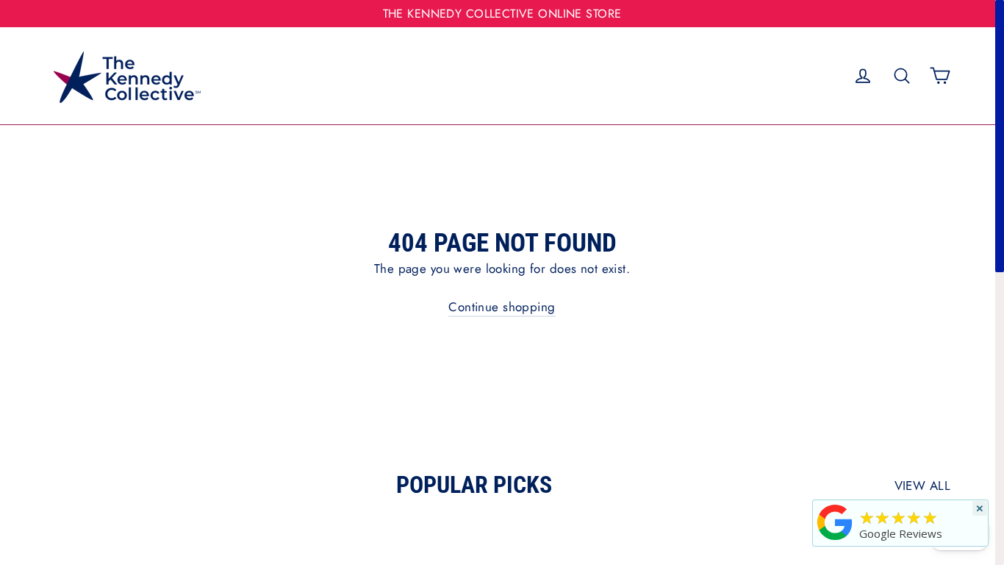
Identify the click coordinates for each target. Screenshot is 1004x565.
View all (922, 485)
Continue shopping (501, 307)
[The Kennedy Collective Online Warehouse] (835, 539)
